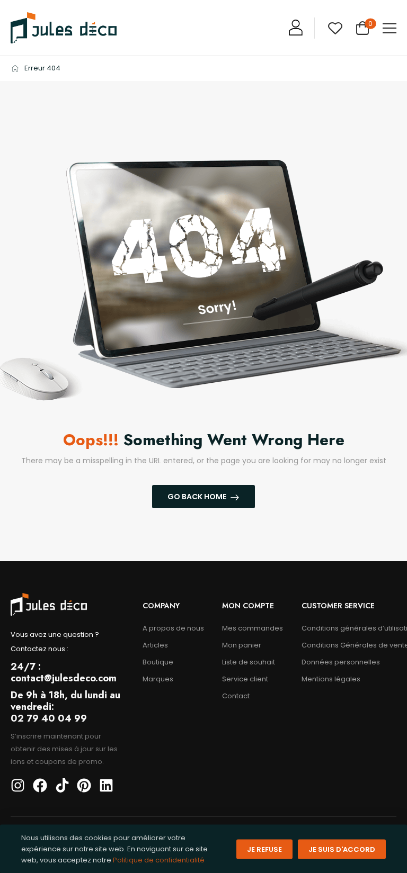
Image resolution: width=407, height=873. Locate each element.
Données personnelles (341, 662)
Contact (236, 696)
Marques (158, 679)
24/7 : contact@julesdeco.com (64, 672)
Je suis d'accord (341, 849)
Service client (245, 679)
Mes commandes (252, 628)
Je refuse (264, 849)
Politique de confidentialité (159, 859)
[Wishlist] (335, 28)
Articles (155, 645)
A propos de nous (173, 628)
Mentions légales (331, 679)
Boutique (158, 662)
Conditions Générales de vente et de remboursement (349, 645)
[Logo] (64, 27)
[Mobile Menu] (389, 28)
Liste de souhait (248, 662)
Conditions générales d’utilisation (349, 628)
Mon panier (241, 645)
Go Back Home (196, 496)
